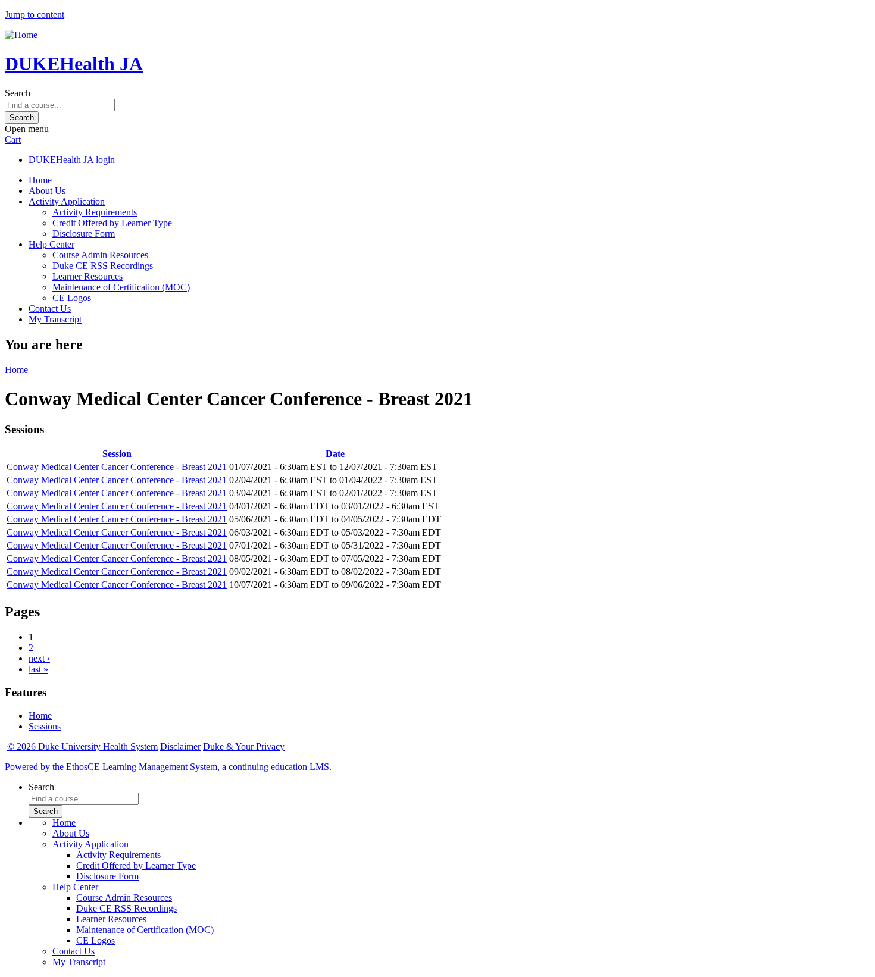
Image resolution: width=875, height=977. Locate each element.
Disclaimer (180, 746)
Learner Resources (87, 276)
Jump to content (34, 15)
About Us (47, 191)
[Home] (21, 35)
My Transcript (55, 319)
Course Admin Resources (100, 255)
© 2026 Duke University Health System (82, 746)
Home (40, 180)
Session (117, 454)
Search (17, 93)
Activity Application (67, 201)
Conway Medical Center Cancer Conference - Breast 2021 (117, 467)
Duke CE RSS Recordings (102, 266)
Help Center (51, 244)
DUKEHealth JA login (72, 160)
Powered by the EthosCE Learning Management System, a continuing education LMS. (168, 767)
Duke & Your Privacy (244, 746)
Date (335, 454)
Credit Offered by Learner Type (112, 223)
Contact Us (50, 308)
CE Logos (71, 298)
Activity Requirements (94, 212)
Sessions (45, 726)
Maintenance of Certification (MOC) (121, 287)
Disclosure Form (83, 233)
